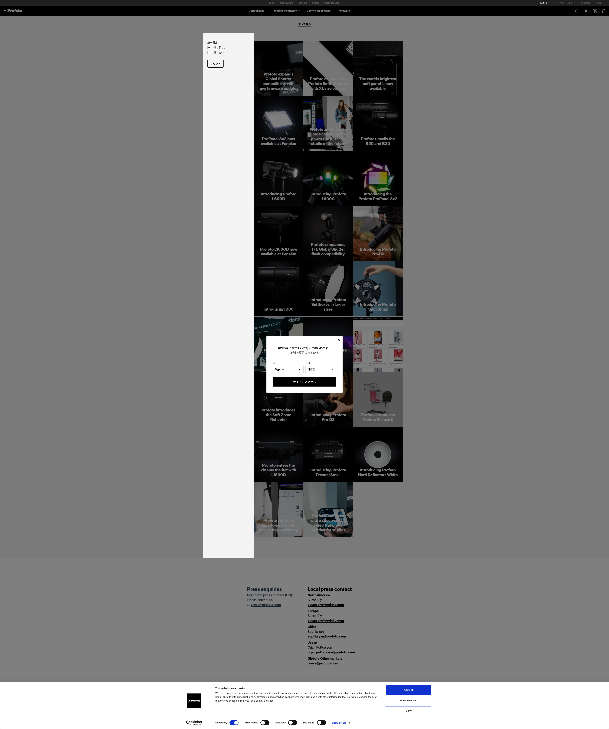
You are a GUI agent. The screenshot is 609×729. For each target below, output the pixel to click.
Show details (339, 722)
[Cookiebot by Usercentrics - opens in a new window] (194, 722)
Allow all (409, 690)
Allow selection (408, 700)
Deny (409, 710)
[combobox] (288, 369)
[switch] (264, 722)
